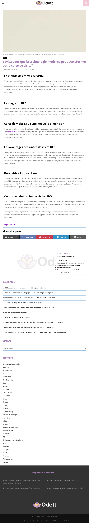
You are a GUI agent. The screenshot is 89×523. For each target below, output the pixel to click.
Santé (5, 443)
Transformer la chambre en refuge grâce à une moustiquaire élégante (28, 293)
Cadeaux (6, 389)
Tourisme (6, 456)
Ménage (5, 424)
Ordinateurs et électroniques (13, 440)
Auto (4, 373)
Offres (4, 58)
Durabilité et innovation (64, 267)
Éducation (6, 396)
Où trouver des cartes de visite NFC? (68, 270)
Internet (5, 408)
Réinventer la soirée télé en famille (15, 313)
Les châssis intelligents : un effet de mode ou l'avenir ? (22, 303)
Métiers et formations (10, 427)
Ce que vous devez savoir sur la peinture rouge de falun (21, 480)
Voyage (5, 462)
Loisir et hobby (8, 412)
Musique (6, 434)
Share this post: (64, 272)
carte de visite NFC (14, 132)
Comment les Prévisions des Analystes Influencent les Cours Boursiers (28, 327)
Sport (5, 453)
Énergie (5, 399)
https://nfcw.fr (9, 225)
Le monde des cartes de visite (66, 256)
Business (6, 386)
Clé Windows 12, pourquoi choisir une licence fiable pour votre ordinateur (29, 298)
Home (20, 521)
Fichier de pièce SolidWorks (12, 483)
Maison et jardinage (10, 415)
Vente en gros (8, 459)
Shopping (6, 450)
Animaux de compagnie (11, 364)
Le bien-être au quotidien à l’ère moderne (17, 317)
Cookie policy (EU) (29, 521)
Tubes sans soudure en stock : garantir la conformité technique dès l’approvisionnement (35, 332)
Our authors (40, 521)
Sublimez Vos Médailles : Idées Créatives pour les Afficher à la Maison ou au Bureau (33, 322)
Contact (66, 521)
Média (5, 421)
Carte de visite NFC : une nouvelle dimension (70, 263)
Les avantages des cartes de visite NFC (69, 265)
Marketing (6, 418)
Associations (7, 370)
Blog (4, 383)
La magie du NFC (62, 260)
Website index (57, 521)
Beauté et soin (8, 380)
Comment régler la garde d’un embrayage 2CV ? (63, 480)
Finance (5, 405)
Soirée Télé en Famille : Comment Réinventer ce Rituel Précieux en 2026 (28, 308)
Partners (48, 521)
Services (6, 446)
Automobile (7, 377)
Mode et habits (8, 431)
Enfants (5, 402)
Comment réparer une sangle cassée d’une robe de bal (21, 488)
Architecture (7, 367)
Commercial (7, 392)
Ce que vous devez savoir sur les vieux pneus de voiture (65, 488)
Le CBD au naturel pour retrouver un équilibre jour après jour (24, 288)
